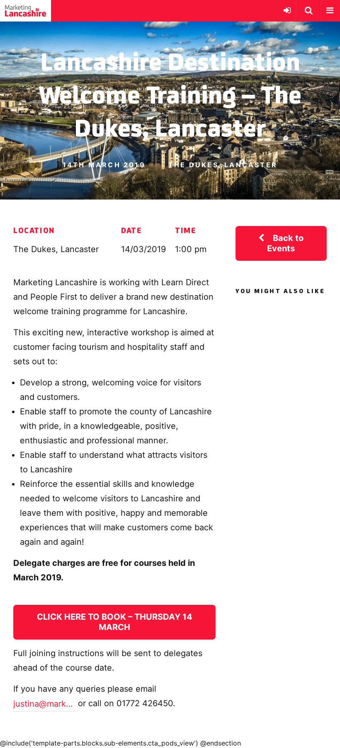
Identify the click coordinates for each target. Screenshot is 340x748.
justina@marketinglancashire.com (44, 704)
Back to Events (285, 243)
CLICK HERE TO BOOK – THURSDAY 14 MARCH (114, 622)
